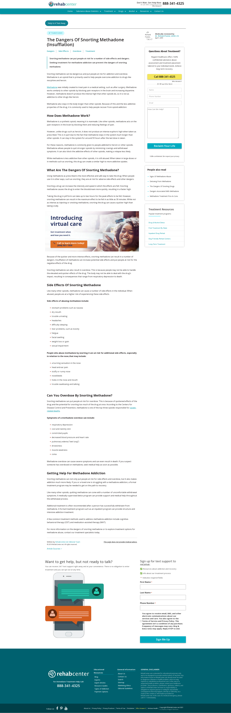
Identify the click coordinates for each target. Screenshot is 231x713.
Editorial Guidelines (125, 688)
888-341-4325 (173, 4)
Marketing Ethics (124, 685)
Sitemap (121, 682)
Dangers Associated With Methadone (164, 191)
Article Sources (54, 548)
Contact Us (122, 676)
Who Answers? (156, 6)
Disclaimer (130, 708)
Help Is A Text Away (56, 23)
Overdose (77, 51)
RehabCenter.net (174, 707)
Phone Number (148, 603)
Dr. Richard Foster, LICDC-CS (167, 36)
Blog (96, 677)
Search (120, 679)
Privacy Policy (96, 708)
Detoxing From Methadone (160, 181)
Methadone (52, 87)
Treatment (90, 51)
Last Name (146, 592)
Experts (97, 680)
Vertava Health (153, 708)
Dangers (50, 51)
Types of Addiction (101, 689)
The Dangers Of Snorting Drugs (162, 186)
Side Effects (63, 51)
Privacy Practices (108, 708)
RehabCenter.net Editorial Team (67, 542)
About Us (121, 673)
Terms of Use (120, 708)
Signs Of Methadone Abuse (160, 176)
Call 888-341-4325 (164, 76)
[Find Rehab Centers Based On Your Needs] (68, 673)
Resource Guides (101, 686)
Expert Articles (100, 683)
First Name (146, 582)
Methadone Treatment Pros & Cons (164, 196)
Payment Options (101, 691)
